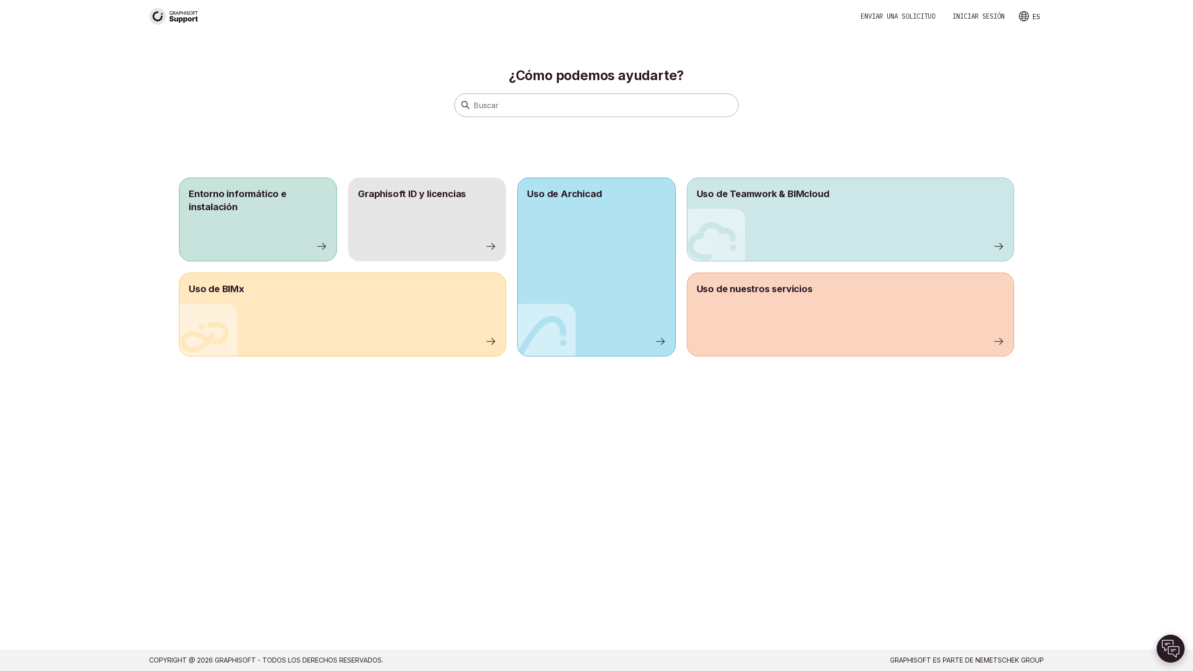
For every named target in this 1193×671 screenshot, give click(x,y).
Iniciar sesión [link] (979, 16)
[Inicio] (174, 16)
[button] (1171, 649)
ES (1036, 17)
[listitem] (596, 267)
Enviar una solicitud (898, 16)
